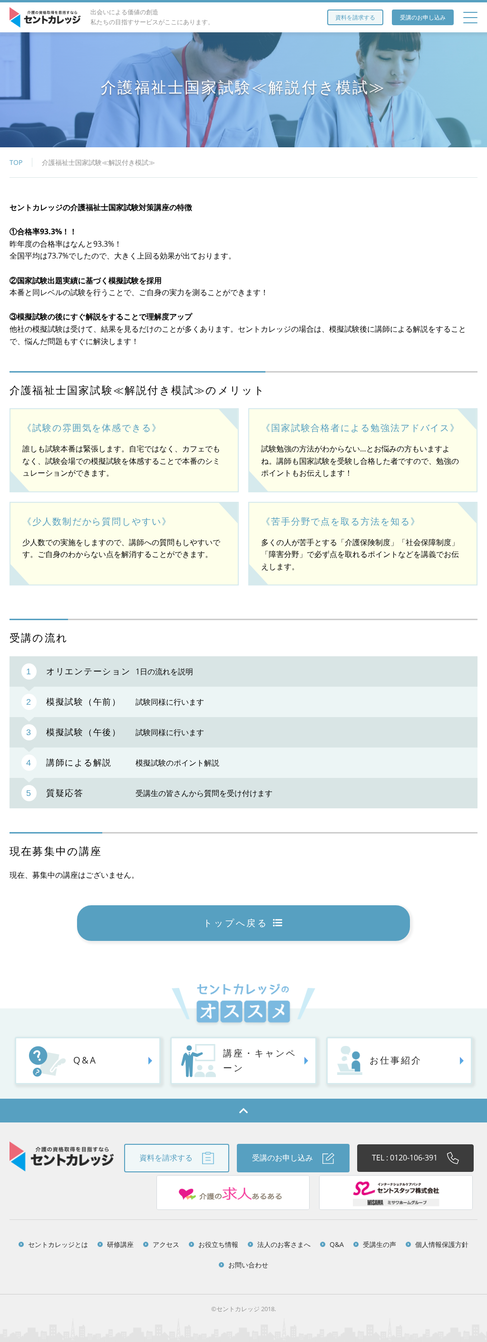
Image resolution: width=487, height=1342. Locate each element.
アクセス (166, 1244)
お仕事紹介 (395, 1060)
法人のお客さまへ (284, 1244)
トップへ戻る (235, 922)
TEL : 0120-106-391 (405, 1157)
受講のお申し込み (423, 17)
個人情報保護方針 (441, 1244)
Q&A (85, 1060)
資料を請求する (355, 17)
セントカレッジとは (58, 1244)
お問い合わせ (248, 1264)
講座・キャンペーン (259, 1060)
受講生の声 (379, 1244)
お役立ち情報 (218, 1244)
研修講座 (120, 1244)
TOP (16, 162)
